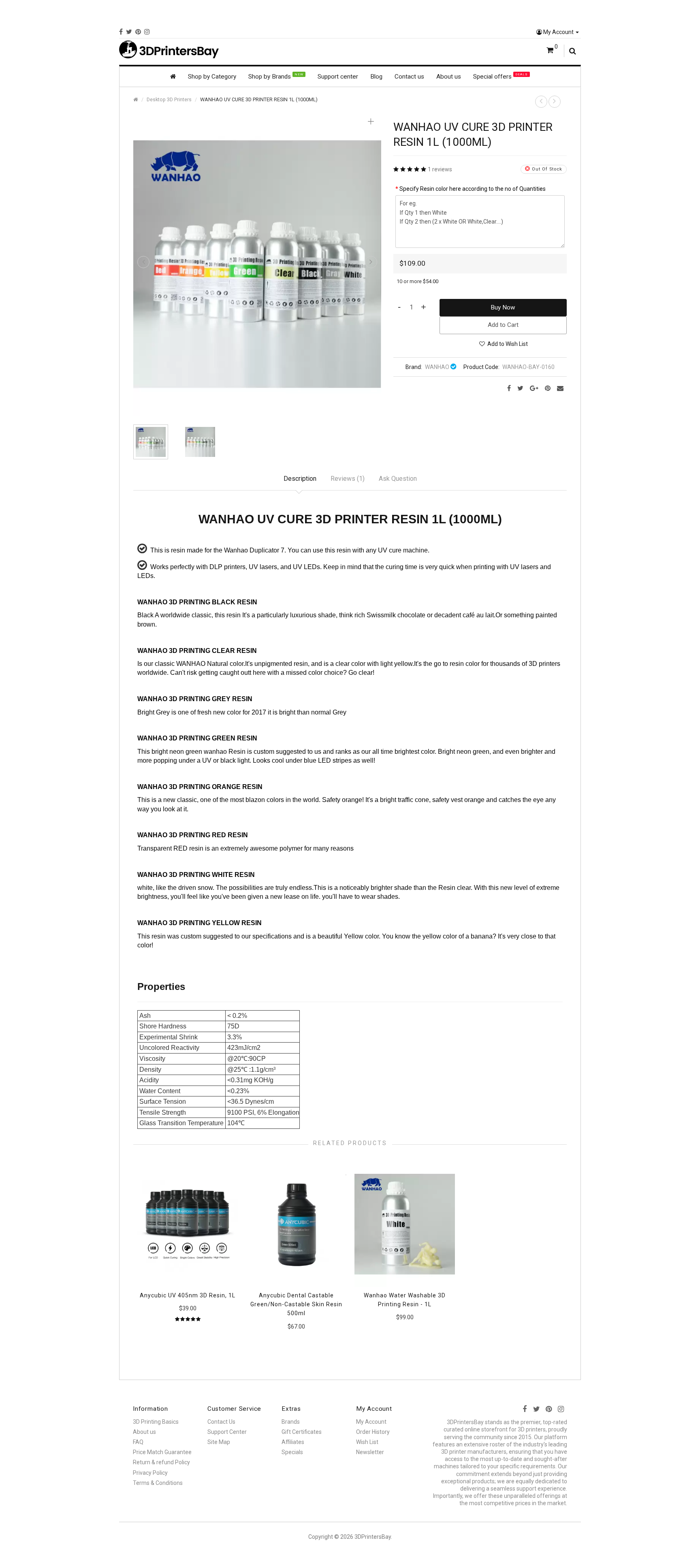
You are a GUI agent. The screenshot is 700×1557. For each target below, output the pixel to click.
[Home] (173, 76)
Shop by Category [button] (212, 76)
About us (448, 76)
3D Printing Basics (156, 1421)
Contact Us (221, 1421)
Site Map (218, 1442)
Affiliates (293, 1442)
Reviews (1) (348, 478)
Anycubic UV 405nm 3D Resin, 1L (187, 1295)
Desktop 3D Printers (169, 99)
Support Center (227, 1432)
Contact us (409, 76)
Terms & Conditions (158, 1483)
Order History (373, 1432)
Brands (291, 1421)
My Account (558, 32)
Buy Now (503, 307)
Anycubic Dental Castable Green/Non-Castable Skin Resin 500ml (296, 1304)
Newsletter (370, 1452)
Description (300, 478)
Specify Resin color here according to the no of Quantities (472, 189)
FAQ (138, 1442)
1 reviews (440, 169)
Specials (292, 1452)
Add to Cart (503, 324)
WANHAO (437, 367)
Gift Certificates (302, 1432)
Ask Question (398, 478)
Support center (338, 76)
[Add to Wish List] (228, 1172)
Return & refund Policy (161, 1462)
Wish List (367, 1442)
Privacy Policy (150, 1473)
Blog (376, 76)
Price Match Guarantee (162, 1452)
